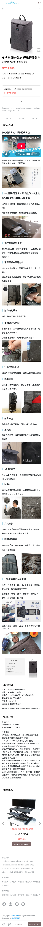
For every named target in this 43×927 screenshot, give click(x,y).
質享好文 (21, 895)
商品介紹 (8, 118)
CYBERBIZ (16, 918)
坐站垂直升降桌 (21, 834)
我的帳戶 (5, 881)
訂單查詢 (13, 881)
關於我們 (5, 895)
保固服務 (36, 881)
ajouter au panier (20, 924)
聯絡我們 (36, 895)
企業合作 (5, 885)
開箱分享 (28, 895)
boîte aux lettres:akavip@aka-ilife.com (17, 868)
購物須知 (21, 881)
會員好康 (28, 881)
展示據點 (13, 895)
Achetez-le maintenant (35, 924)
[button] (39, 823)
